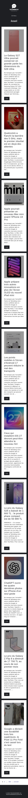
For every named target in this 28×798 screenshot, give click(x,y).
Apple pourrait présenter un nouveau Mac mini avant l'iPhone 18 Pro (14, 214)
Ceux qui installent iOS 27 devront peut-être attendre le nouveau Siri (13, 438)
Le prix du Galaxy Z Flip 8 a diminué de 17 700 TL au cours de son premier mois (14, 661)
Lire (7, 98)
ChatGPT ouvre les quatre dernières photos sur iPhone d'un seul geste (13, 588)
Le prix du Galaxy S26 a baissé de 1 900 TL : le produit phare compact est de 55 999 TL (14, 513)
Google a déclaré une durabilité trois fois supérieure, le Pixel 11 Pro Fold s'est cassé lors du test (13, 737)
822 (10, 781)
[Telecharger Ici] (14, 8)
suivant (15, 781)
